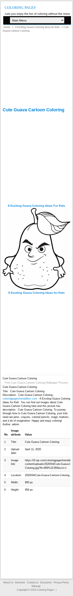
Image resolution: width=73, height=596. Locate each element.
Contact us (33, 582)
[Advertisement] (36, 70)
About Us (8, 582)
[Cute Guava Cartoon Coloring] (37, 289)
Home (7, 27)
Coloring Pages (20, 8)
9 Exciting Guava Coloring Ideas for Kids (37, 27)
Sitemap (36, 586)
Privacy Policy (61, 582)
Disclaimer (46, 582)
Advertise (20, 582)
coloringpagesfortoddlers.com (20, 398)
